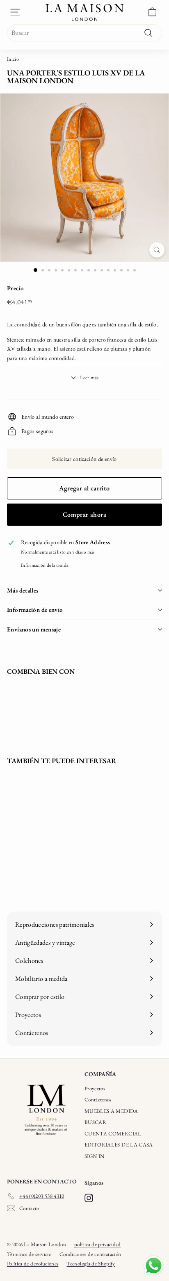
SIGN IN (94, 1156)
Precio (15, 288)
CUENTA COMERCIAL (113, 1133)
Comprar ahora (84, 514)
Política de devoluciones (32, 1263)
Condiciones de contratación (90, 1254)
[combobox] (84, 32)
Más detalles (23, 590)
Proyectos (94, 1088)
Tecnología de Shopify (90, 1263)
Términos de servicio (29, 1254)
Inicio (13, 59)
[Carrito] (152, 12)
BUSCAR (95, 1122)
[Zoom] (156, 250)
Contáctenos (98, 1099)
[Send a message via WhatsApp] (153, 1265)
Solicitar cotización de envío (84, 459)
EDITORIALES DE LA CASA (118, 1144)
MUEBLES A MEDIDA (111, 1111)
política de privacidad (97, 1244)
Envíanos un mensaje (34, 629)
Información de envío (35, 609)
